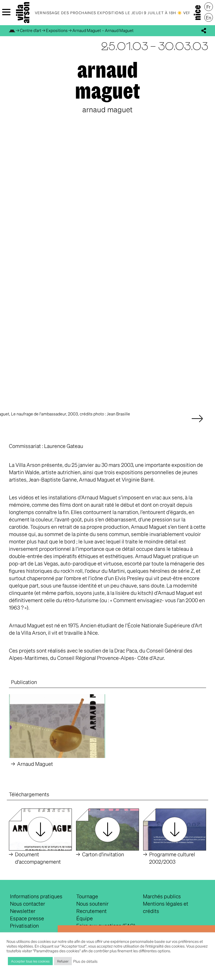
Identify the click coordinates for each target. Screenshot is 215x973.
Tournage (87, 896)
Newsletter (22, 910)
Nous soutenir (92, 903)
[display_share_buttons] (203, 30)
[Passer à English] (208, 17)
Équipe (84, 918)
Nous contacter (27, 903)
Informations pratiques (36, 896)
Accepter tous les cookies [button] (30, 961)
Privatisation (24, 925)
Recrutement (91, 910)
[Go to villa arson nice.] (12, 30)
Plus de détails (85, 961)
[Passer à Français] (208, 7)
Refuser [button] (63, 961)
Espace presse (27, 918)
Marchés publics (162, 896)
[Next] (197, 424)
